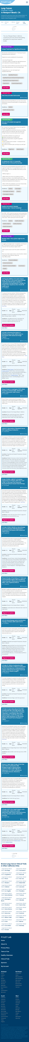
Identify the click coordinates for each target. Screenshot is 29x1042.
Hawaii (17, 1004)
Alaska (17, 997)
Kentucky (3, 1006)
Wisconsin (3, 992)
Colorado (18, 1002)
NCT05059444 (5, 431)
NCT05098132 (5, 623)
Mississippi (3, 1011)
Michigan (3, 980)
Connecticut (18, 973)
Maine (17, 975)
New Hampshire (19, 978)
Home (3, 940)
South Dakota (4, 990)
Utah (17, 1014)
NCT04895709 (5, 533)
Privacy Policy (5, 948)
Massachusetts (19, 976)
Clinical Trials (5, 959)
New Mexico (18, 1011)
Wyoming (18, 1018)
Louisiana (3, 1008)
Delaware (3, 1001)
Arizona (17, 999)
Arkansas (3, 999)
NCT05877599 (5, 817)
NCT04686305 (5, 584)
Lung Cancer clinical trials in (6, 899)
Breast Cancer (10, 369)
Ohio (2, 988)
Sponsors (4, 962)
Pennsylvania (19, 983)
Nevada (17, 1009)
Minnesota (3, 982)
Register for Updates (8, 325)
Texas (2, 1020)
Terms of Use (5, 951)
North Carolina (4, 1013)
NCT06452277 (5, 721)
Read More (4, 306)
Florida (2, 1002)
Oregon (17, 1013)
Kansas (2, 978)
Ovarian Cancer (5, 371)
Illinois (2, 973)
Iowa (2, 976)
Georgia (3, 1004)
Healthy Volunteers (7, 955)
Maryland (3, 1009)
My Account (5, 966)
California (18, 1001)
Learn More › (5, 327)
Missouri (3, 983)
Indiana (3, 975)
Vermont (18, 987)
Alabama (3, 997)
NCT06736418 (5, 485)
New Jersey (18, 980)
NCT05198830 (5, 287)
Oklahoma (3, 1014)
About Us (4, 944)
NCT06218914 (5, 393)
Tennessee (3, 1018)
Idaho (17, 1006)
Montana (18, 1008)
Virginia (3, 1021)
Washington (18, 1016)
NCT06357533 (5, 773)
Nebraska (3, 985)
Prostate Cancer (14, 375)
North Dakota (4, 987)
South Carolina (4, 1016)
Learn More (6, 87)
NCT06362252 (5, 672)
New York (18, 982)
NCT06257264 (5, 338)
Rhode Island (19, 985)
